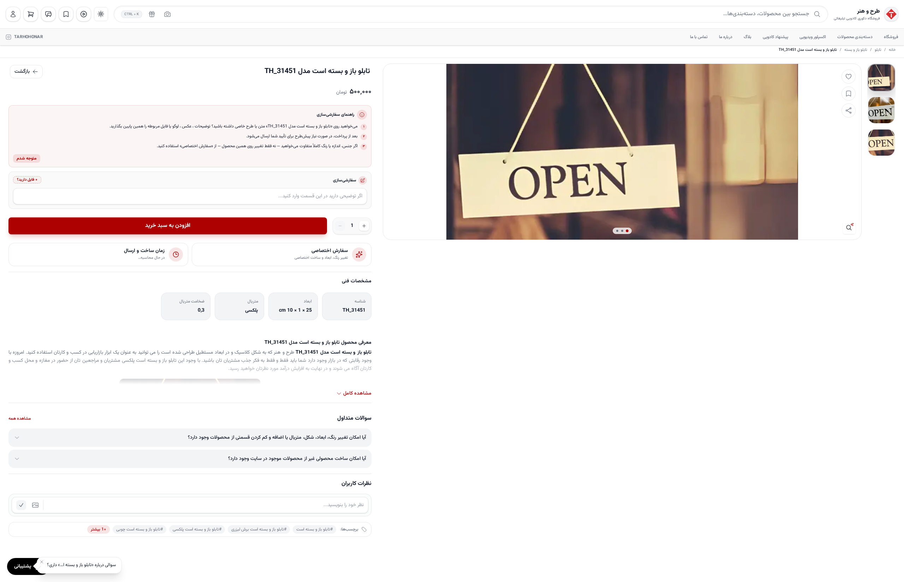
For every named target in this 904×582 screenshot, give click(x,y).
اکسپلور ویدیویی (812, 37)
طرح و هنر (868, 11)
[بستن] (41, 562)
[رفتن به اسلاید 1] (881, 78)
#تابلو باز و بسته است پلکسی (197, 529)
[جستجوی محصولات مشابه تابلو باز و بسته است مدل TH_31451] (849, 227)
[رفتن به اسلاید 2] (881, 110)
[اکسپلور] (83, 14)
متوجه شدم (27, 158)
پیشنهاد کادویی (775, 37)
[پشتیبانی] (48, 14)
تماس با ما (699, 37)
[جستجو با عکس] (167, 14)
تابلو (878, 50)
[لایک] (848, 77)
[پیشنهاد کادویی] (151, 14)
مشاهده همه (19, 418)
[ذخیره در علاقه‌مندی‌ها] (848, 93)
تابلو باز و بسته (855, 50)
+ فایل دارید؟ (27, 180)
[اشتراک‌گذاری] (848, 110)
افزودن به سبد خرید (167, 225)
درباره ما (725, 37)
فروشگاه (891, 37)
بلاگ (747, 37)
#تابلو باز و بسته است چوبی (139, 529)
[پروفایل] (13, 14)
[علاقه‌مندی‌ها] (66, 14)
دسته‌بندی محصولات (855, 37)
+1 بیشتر (98, 529)
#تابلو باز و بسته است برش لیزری (258, 529)
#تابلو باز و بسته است (314, 529)
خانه (892, 50)
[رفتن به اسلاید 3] (881, 142)
